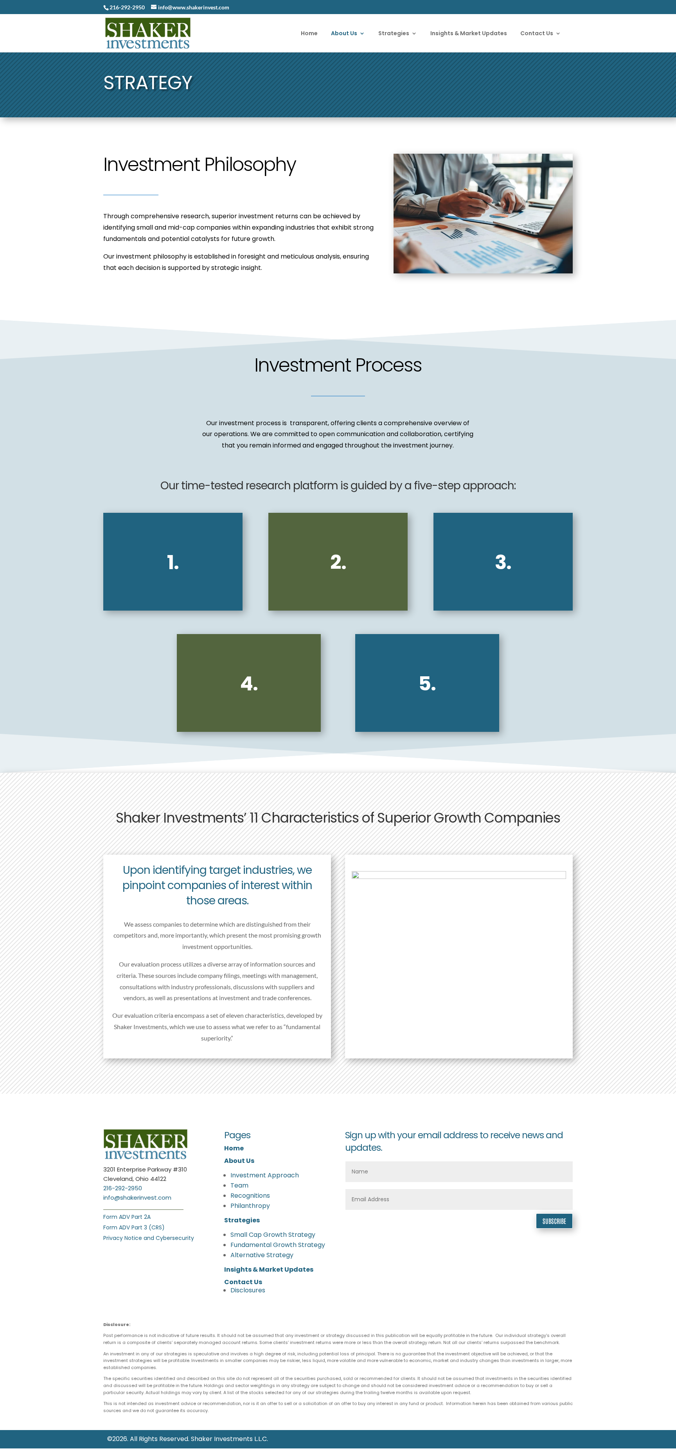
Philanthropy (250, 1205)
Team (239, 1185)
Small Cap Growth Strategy (272, 1234)
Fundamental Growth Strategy (277, 1244)
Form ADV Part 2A (127, 1217)
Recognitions (250, 1195)
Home (234, 1148)
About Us (239, 1160)
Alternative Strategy (261, 1255)
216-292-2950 (122, 1188)
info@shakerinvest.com (137, 1197)
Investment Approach (264, 1175)
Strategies (242, 1220)
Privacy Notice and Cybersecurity (148, 1238)
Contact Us (243, 1282)
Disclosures (247, 1290)
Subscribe (554, 1221)
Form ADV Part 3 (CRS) (134, 1227)
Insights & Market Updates (268, 1269)
